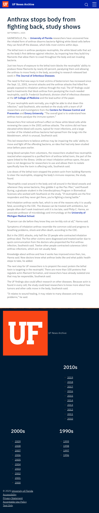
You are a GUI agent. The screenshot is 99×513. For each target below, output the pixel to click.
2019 (70, 377)
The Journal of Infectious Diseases (35, 75)
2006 (18, 455)
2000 (18, 482)
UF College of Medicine (26, 97)
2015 (70, 395)
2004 (18, 464)
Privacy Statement (13, 498)
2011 (70, 414)
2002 (18, 473)
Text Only (8, 505)
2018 (70, 382)
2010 (70, 418)
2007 (18, 450)
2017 (70, 386)
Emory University (34, 113)
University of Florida (41, 38)
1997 (66, 450)
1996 (66, 455)
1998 (66, 446)
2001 (18, 478)
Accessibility (9, 494)
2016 (70, 391)
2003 (18, 468)
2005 (18, 459)
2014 (70, 400)
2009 (18, 441)
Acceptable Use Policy (15, 501)
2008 (18, 446)
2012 (70, 409)
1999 (66, 441)
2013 (70, 405)
